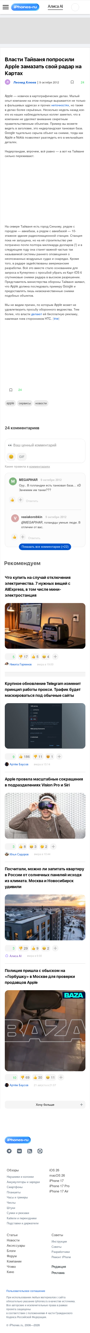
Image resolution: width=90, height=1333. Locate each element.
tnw (56, 318)
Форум (12, 1256)
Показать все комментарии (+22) (45, 546)
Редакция (59, 1266)
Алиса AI (16, 956)
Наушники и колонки (20, 1176)
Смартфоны (14, 1187)
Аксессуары (16, 1245)
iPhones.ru (16, 1325)
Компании (14, 1261)
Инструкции (59, 1241)
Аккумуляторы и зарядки (23, 1182)
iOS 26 (54, 1170)
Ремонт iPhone (61, 1257)
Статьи (12, 1234)
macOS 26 (57, 1175)
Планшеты (14, 1192)
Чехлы (11, 1202)
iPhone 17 (56, 1180)
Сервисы (25, 403)
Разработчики (61, 1252)
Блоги (11, 1250)
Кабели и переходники (21, 1218)
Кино (10, 1271)
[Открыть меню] (6, 7)
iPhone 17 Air (58, 1191)
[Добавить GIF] (22, 457)
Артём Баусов (19, 764)
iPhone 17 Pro (59, 1185)
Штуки (11, 1208)
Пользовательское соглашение (25, 1290)
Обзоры (13, 1170)
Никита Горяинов (21, 664)
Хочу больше (45, 1104)
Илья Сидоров (19, 854)
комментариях (39, 466)
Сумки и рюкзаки (18, 1213)
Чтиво (11, 1266)
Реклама (58, 1272)
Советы (57, 1234)
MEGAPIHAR (28, 479)
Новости (41, 403)
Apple (10, 403)
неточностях (60, 105)
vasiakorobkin (31, 517)
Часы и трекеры (17, 1197)
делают (36, 314)
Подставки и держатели (22, 1223)
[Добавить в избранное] (72, 82)
